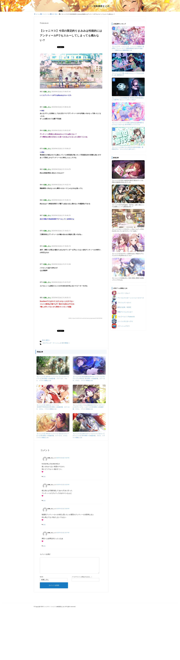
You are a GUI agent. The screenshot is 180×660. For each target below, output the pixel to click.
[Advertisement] (128, 361)
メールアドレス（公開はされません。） (82, 577)
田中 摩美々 (46, 340)
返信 (44, 476)
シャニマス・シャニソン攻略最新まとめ (89, 6)
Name (41, 577)
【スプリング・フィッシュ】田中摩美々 (56, 343)
